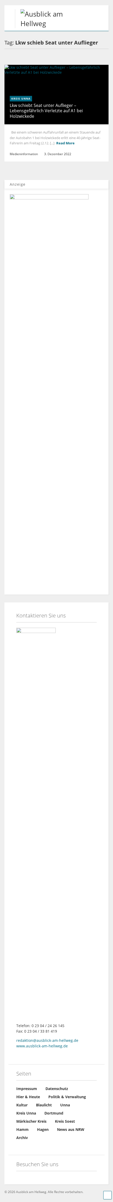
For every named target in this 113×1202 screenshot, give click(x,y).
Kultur (22, 1104)
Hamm (22, 1129)
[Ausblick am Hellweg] (41, 23)
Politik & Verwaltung (67, 1096)
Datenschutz (56, 1088)
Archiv (22, 1137)
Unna (65, 1104)
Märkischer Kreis (31, 1121)
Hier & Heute (28, 1096)
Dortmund (53, 1113)
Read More (65, 143)
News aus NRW (70, 1129)
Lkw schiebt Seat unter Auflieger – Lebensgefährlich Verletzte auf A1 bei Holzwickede (46, 110)
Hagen (43, 1129)
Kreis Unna (20, 98)
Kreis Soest (65, 1121)
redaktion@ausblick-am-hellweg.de (47, 1040)
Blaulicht (44, 1104)
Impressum (26, 1088)
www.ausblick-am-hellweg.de (42, 1045)
